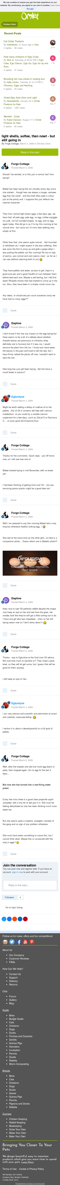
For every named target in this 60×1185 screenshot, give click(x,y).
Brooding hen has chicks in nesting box (24, 78)
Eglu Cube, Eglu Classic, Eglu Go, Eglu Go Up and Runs (26, 63)
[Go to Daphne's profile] (6, 325)
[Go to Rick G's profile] (53, 58)
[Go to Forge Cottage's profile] (6, 166)
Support (13, 977)
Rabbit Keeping (17, 1122)
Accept (30, 8)
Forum (12, 996)
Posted (22, 167)
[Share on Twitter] (4, 919)
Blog (11, 1003)
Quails (12, 1057)
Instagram (5, 941)
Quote (13, 310)
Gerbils (13, 1039)
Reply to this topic (30, 152)
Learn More (27, 1162)
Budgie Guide (16, 1018)
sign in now (17, 872)
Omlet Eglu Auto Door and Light (20, 97)
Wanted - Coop (12, 116)
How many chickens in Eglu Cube (21, 56)
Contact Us (15, 974)
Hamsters (14, 1046)
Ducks (12, 1032)
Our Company (16, 955)
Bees (11, 1015)
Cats (36, 44)
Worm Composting (19, 1064)
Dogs (12, 1029)
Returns (13, 984)
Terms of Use (9, 1168)
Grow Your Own (17, 1129)
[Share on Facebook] (9, 919)
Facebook (18, 941)
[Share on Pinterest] (25, 919)
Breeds (6, 1070)
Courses (6, 1113)
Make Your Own (17, 1132)
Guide (5, 1010)
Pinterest (31, 941)
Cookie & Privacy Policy (31, 1168)
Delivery (13, 981)
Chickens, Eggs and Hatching (18, 85)
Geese (12, 1093)
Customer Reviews (19, 958)
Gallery (13, 999)
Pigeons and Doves (19, 1103)
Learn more (55, 5)
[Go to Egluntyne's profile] (6, 398)
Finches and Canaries (20, 1036)
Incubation (14, 1050)
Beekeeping (15, 1126)
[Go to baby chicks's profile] (53, 80)
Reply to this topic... (18, 885)
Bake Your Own (17, 1136)
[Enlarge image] (30, 562)
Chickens (14, 1025)
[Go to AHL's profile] (53, 99)
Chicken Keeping (18, 1119)
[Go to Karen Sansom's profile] (53, 118)
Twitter (11, 941)
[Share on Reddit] (14, 919)
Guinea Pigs (15, 1043)
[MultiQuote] (5, 310)
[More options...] (54, 166)
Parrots (13, 1053)
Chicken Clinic (44, 143)
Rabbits (13, 1060)
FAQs (12, 962)
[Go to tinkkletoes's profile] (53, 42)
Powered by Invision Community (30, 1183)
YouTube (25, 941)
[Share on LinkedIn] (20, 919)
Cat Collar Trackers (14, 41)
